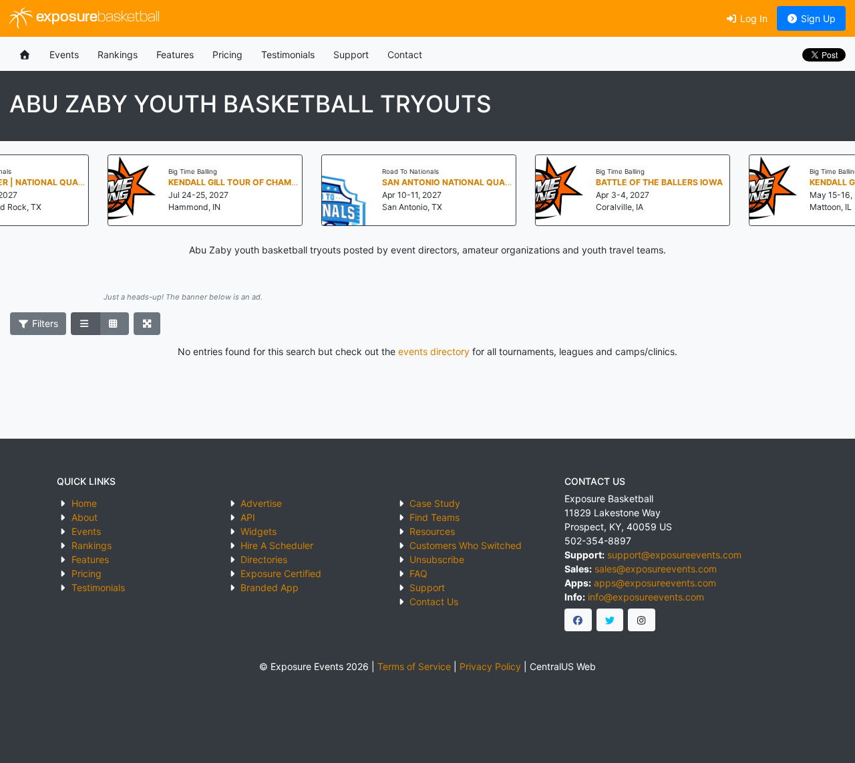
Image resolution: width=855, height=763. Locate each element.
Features (175, 54)
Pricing (227, 54)
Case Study (434, 503)
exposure (96, 17)
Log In (752, 18)
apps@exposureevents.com (655, 582)
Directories (263, 559)
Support (351, 54)
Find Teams (434, 517)
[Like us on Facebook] (578, 620)
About (84, 517)
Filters (43, 323)
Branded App (269, 587)
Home (84, 503)
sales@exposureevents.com (655, 568)
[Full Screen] (147, 323)
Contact (404, 54)
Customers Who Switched (465, 545)
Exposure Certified (280, 573)
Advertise (261, 503)
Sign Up (817, 18)
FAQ (418, 573)
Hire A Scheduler (276, 545)
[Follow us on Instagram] (641, 620)
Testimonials (288, 54)
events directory (434, 351)
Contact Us (433, 601)
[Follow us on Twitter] (610, 620)
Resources (432, 531)
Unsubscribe (436, 559)
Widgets (258, 531)
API (247, 517)
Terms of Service (414, 666)
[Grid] (114, 323)
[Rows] (85, 323)
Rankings (118, 54)
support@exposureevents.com (674, 554)
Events (64, 54)
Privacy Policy (490, 666)
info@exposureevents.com (646, 597)
